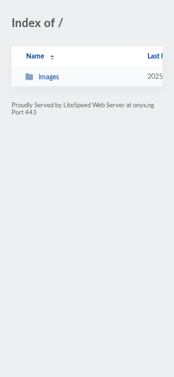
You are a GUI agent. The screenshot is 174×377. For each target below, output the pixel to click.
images (49, 77)
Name (35, 56)
